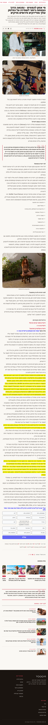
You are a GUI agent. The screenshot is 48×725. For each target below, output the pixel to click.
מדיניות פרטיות (42, 712)
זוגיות (36, 2)
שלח (24, 537)
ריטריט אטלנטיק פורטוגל (38, 329)
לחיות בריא (11, 2)
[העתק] (3, 29)
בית (45, 5)
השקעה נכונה (29, 2)
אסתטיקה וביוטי (20, 2)
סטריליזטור (22, 547)
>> (17, 331)
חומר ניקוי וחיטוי (24, 544)
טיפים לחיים (42, 2)
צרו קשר (44, 707)
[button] (4, 572)
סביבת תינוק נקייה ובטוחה (11, 544)
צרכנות (21, 696)
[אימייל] (6, 29)
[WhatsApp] (11, 29)
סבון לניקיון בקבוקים (39, 547)
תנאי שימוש (43, 715)
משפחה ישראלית (18, 693)
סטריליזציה (30, 547)
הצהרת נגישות (42, 709)
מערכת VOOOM (38, 29)
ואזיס (41, 326)
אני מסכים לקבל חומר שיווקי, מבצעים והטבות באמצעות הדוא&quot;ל (24, 522)
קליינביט (37, 544)
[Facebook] (8, 29)
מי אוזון (31, 544)
